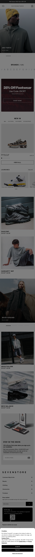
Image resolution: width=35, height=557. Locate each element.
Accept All (17, 546)
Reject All (17, 550)
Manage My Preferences (17, 553)
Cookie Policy (22, 541)
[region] (17, 542)
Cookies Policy (5, 538)
